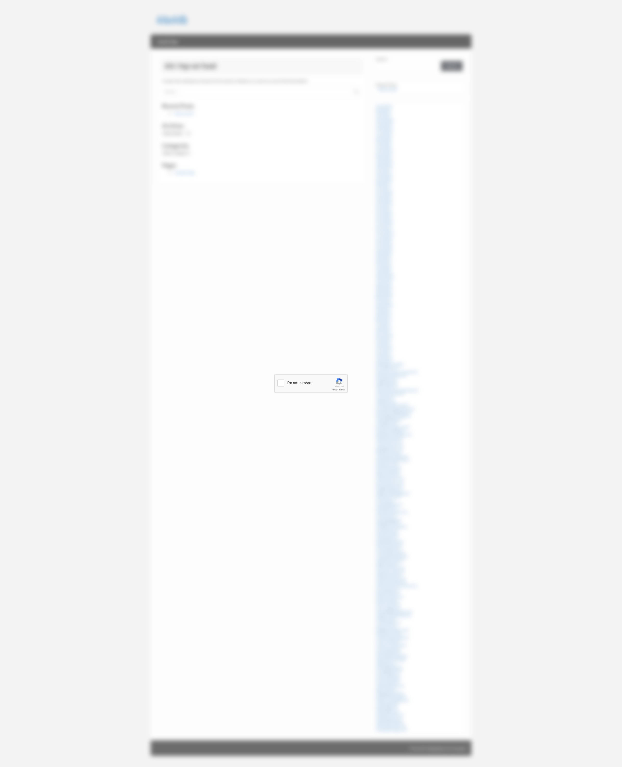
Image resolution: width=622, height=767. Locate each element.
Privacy (334, 390)
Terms (342, 390)
